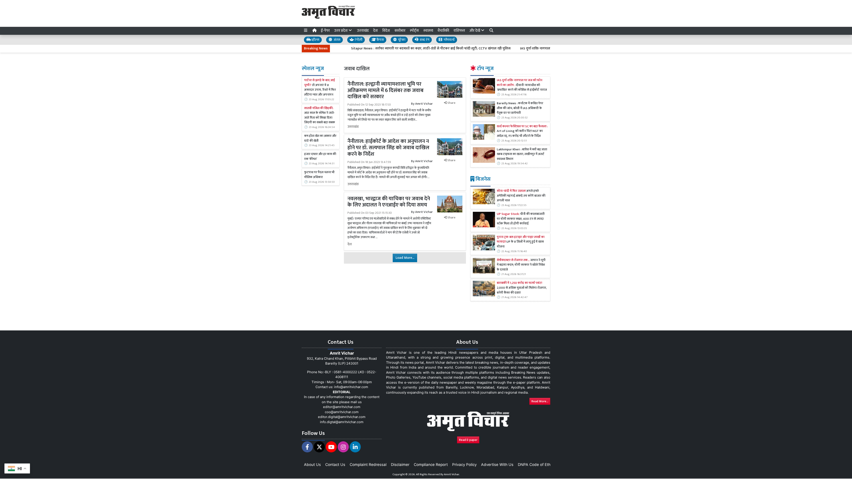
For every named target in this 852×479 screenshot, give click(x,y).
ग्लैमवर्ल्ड (449, 40)
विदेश (386, 30)
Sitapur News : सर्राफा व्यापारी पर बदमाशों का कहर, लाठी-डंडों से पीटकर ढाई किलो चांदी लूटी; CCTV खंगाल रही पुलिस (412, 48)
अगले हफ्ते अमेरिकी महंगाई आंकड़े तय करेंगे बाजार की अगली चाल (521, 196)
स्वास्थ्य (428, 30)
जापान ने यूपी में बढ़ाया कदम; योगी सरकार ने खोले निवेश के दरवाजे (521, 265)
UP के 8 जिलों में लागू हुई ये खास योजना (520, 242)
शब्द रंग (424, 40)
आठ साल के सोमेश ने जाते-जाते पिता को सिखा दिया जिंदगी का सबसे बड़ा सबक (319, 115)
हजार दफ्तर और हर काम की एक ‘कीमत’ (320, 156)
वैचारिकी (443, 30)
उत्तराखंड (363, 30)
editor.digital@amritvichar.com (341, 417)
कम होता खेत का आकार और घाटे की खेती (320, 138)
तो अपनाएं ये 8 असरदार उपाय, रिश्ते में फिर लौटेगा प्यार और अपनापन (320, 87)
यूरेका (401, 40)
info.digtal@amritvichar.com (341, 422)
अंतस (336, 40)
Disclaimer (400, 464)
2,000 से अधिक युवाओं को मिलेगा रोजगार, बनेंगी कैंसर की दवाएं (522, 288)
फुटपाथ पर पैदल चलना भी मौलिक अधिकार (319, 175)
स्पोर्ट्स (414, 30)
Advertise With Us (497, 464)
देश (375, 30)
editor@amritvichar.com (341, 407)
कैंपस (380, 40)
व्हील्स (314, 40)
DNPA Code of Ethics (536, 464)
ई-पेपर (325, 30)
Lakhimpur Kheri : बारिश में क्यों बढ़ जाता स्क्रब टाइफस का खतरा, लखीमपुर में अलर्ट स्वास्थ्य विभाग (522, 154)
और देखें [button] (475, 30)
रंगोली (358, 40)
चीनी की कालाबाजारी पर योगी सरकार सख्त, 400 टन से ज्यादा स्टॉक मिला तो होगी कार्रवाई (521, 219)
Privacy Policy (464, 464)
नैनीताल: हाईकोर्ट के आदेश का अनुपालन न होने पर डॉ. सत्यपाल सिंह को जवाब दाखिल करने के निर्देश (388, 148)
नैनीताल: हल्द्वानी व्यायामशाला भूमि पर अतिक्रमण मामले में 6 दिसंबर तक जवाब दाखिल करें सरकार (385, 90)
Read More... (539, 401)
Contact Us (335, 464)
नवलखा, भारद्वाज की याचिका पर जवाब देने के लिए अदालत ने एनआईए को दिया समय (388, 202)
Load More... (405, 258)
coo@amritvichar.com (342, 412)
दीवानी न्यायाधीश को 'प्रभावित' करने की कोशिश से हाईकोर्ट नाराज (522, 85)
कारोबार (399, 30)
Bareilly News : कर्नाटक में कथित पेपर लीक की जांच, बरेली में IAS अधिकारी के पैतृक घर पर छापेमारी (520, 108)
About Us (312, 464)
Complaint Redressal (368, 464)
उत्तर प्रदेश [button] (341, 30)
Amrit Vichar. (452, 474)
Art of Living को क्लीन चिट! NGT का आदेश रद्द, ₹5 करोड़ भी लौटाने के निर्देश (522, 131)
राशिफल (459, 30)
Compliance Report (431, 464)
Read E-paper (468, 439)
